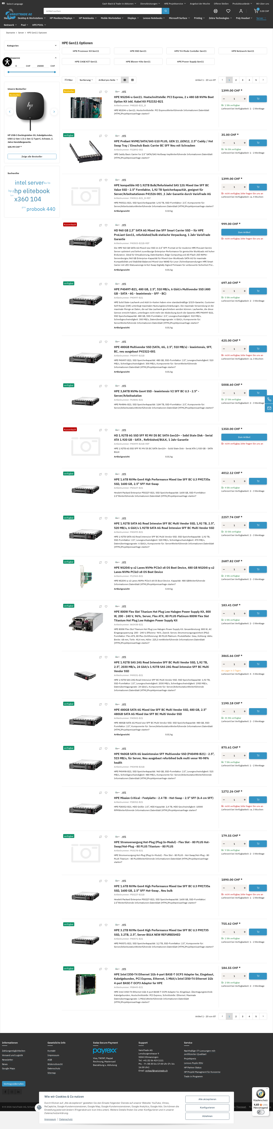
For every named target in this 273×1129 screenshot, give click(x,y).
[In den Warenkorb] (258, 98)
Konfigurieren (207, 1107)
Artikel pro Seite (107, 79)
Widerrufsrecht (55, 1064)
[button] (228, 10)
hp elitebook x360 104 (32, 195)
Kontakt (51, 1050)
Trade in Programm (193, 1076)
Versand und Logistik (12, 1055)
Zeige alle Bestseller (32, 156)
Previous (9, 111)
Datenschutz (66, 1119)
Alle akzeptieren (207, 1099)
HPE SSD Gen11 (138, 50)
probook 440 (41, 209)
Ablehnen (207, 1116)
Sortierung (85, 79)
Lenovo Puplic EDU (193, 1062)
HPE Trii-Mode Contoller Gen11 (190, 50)
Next (54, 111)
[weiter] (263, 80)
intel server (29, 182)
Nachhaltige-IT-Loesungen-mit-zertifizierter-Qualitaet (200, 1052)
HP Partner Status (193, 1067)
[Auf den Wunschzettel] (106, 92)
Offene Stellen (221, 3)
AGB (50, 1059)
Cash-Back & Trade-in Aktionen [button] (118, 3)
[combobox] (102, 11)
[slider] (8, 72)
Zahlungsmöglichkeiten (13, 1050)
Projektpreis (190, 1058)
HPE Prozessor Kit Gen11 (86, 50)
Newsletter (7, 1059)
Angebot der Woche (200, 3)
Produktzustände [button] (241, 3)
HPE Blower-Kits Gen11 (138, 61)
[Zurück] (222, 80)
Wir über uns (262, 3)
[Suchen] (166, 11)
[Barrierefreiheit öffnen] (7, 61)
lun (12, 195)
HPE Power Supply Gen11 (190, 61)
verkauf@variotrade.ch (156, 1070)
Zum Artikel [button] (244, 232)
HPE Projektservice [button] (173, 3)
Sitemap (52, 1072)
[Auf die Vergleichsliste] (100, 92)
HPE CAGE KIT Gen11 (86, 61)
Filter (70, 79)
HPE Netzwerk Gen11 (243, 50)
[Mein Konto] (241, 10)
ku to (47, 183)
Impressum (50, 1119)
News (5, 1064)
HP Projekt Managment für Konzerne (202, 1071)
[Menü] (267, 1089)
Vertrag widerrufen (14, 1083)
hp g (11, 191)
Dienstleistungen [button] (148, 3)
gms (24, 207)
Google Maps (8, 1068)
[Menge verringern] (224, 99)
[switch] (260, 1112)
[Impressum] (216, 10)
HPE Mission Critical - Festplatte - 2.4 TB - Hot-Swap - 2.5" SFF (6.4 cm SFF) (163, 798)
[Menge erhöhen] (244, 99)
